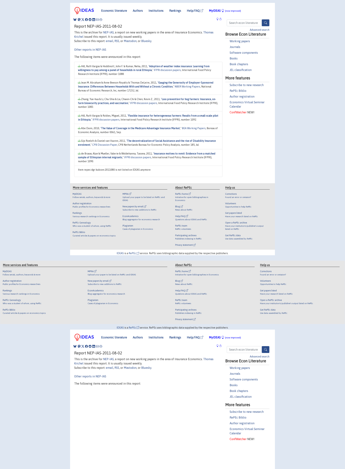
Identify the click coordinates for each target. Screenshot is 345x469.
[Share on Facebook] (86, 19)
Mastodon (130, 41)
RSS (116, 41)
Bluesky (146, 41)
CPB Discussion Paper (104, 144)
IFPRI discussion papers (167, 70)
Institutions (156, 10)
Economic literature (114, 10)
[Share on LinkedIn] (93, 19)
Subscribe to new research (247, 85)
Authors (138, 10)
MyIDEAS (225, 10)
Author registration (242, 96)
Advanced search (259, 29)
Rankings (175, 10)
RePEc (133, 253)
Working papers (240, 41)
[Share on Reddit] (90, 19)
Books (234, 58)
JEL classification (241, 69)
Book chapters (239, 64)
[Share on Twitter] (82, 19)
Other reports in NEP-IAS (90, 49)
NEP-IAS (108, 32)
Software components (244, 52)
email (109, 41)
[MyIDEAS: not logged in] (218, 19)
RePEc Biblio (238, 90)
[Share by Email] (97, 19)
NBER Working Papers (187, 86)
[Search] (265, 22)
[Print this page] (100, 19)
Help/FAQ (193, 10)
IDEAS (120, 253)
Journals (235, 46)
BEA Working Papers (194, 128)
